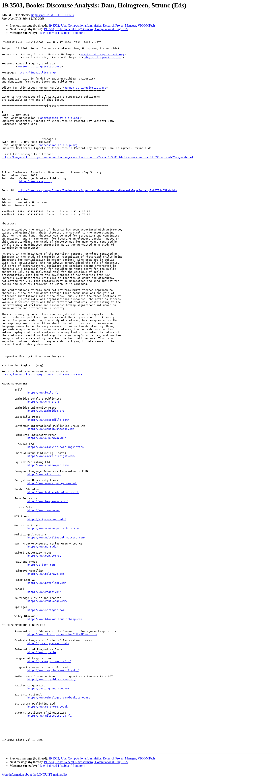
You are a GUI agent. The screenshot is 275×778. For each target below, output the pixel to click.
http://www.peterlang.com (46, 582)
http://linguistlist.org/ (37, 72)
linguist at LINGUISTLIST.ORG (52, 15)
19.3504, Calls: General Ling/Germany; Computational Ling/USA (86, 29)
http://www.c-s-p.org (35, 181)
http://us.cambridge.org (45, 410)
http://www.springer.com (45, 610)
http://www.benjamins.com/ (47, 501)
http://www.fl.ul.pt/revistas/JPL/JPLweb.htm (62, 634)
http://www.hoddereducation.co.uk (53, 492)
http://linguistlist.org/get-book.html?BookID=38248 (42, 374)
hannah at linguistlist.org (85, 87)
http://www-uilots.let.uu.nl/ (49, 715)
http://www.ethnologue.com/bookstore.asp (58, 697)
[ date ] (42, 32)
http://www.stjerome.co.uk (47, 706)
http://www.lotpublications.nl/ (51, 679)
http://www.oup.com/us (44, 555)
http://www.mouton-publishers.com (53, 528)
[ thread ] (53, 32)
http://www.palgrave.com (45, 573)
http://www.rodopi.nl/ (44, 591)
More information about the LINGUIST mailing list (34, 774)
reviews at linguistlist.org (39, 66)
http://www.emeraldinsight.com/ (51, 456)
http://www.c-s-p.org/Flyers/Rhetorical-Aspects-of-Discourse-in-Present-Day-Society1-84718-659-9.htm (97, 190)
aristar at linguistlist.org (102, 54)
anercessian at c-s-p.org (59, 117)
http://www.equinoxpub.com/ (48, 465)
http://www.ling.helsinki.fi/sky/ (53, 670)
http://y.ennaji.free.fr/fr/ (49, 661)
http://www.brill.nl (42, 392)
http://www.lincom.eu (43, 510)
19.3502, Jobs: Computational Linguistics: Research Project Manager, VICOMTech (102, 25)
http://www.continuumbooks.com (50, 428)
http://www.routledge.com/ (47, 600)
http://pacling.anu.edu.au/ (48, 688)
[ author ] (79, 32)
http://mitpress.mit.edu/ (46, 519)
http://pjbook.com (41, 564)
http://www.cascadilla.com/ (48, 419)
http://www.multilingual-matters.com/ (56, 537)
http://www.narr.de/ (42, 546)
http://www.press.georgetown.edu (52, 483)
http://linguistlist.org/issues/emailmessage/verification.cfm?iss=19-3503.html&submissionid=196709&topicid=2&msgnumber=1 (97, 157)
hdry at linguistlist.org (103, 57)
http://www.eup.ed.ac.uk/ (46, 437)
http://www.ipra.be (41, 652)
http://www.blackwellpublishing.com (54, 619)
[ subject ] (66, 32)
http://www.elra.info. (44, 474)
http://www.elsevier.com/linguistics (55, 446)
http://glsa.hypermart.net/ (48, 643)
